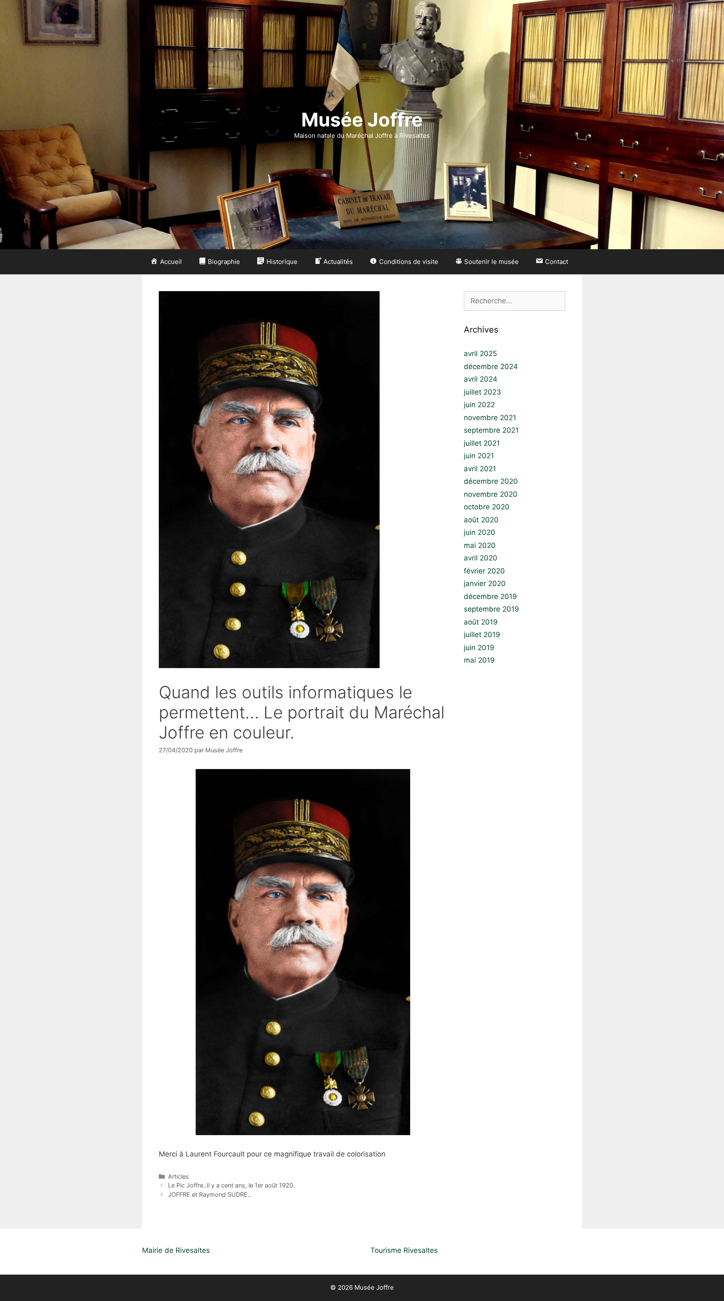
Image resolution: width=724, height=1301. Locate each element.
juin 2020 (479, 532)
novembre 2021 (490, 417)
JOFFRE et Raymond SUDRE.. (209, 1194)
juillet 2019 (482, 634)
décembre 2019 (490, 596)
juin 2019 (479, 647)
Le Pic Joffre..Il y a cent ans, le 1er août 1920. (231, 1185)
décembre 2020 (491, 481)
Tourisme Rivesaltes (404, 1250)
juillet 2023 (482, 392)
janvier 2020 (485, 583)
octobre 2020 (486, 507)
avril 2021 (480, 469)
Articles (178, 1176)
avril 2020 (480, 558)
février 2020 (484, 571)
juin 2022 (479, 404)
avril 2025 (480, 353)
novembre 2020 (490, 494)
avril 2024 (480, 379)
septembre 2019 (491, 609)
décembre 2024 (491, 366)
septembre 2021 (491, 430)
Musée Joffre (362, 119)
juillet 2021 (482, 443)
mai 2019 (479, 660)
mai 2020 (480, 545)
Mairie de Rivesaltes (176, 1250)
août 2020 (481, 520)
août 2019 (481, 622)
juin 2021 (479, 456)
